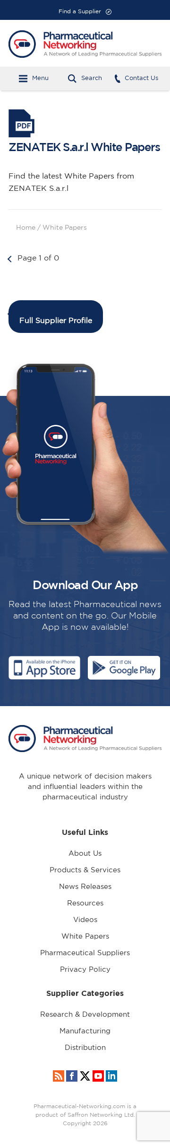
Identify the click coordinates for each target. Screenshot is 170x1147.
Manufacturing (85, 1031)
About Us (85, 854)
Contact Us (141, 78)
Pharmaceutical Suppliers (85, 953)
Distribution (85, 1048)
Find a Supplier (80, 11)
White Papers (85, 936)
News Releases (85, 887)
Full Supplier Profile (55, 320)
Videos (85, 920)
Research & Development (85, 1015)
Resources (85, 903)
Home (25, 228)
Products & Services (85, 870)
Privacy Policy (85, 970)
